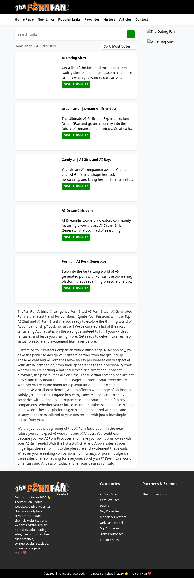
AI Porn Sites (46, 46)
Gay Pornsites (109, 511)
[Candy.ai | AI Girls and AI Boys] (39, 178)
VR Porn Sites (109, 539)
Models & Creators (113, 517)
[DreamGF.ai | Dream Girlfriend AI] (39, 127)
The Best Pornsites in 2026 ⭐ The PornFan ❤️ (119, 573)
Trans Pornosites (111, 534)
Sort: (117, 46)
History (109, 19)
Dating (104, 505)
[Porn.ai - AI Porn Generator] (39, 279)
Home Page (24, 19)
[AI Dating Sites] (39, 76)
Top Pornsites (109, 528)
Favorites (92, 19)
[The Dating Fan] (161, 31)
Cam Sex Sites (109, 500)
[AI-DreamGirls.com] (39, 228)
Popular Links (69, 19)
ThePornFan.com (154, 494)
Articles (125, 19)
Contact (141, 19)
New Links (45, 19)
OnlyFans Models (112, 522)
